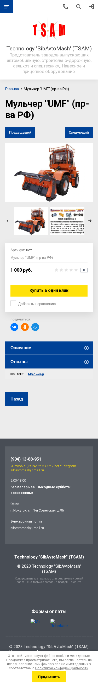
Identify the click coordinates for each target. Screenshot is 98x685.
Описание (20, 348)
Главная (12, 89)
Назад (16, 399)
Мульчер (36, 374)
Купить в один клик (49, 290)
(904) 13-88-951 (25, 459)
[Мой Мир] (35, 327)
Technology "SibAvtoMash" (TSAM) (49, 48)
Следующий (79, 132)
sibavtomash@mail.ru (27, 528)
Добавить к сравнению (37, 304)
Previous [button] (8, 221)
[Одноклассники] (25, 327)
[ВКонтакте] (14, 327)
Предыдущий (20, 132)
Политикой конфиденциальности (61, 668)
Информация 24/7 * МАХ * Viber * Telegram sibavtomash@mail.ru (43, 468)
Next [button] (90, 221)
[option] (49, 172)
